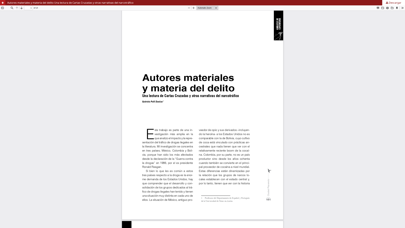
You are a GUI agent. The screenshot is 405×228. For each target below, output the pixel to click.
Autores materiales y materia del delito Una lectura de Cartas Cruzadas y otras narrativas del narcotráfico (70, 2)
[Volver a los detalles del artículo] (2, 2)
